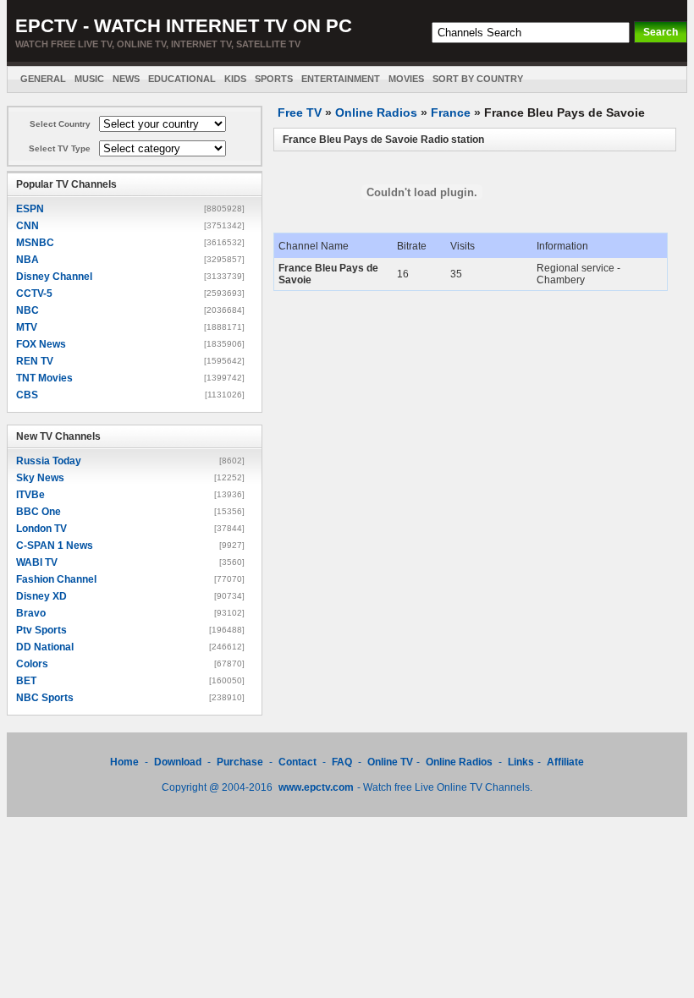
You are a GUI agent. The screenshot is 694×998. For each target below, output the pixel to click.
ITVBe (30, 495)
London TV (41, 529)
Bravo (31, 613)
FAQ (342, 762)
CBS (27, 395)
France (451, 112)
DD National (45, 647)
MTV (26, 327)
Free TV (300, 112)
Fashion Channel (56, 579)
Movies (406, 79)
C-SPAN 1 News (54, 545)
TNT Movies (44, 378)
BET (26, 681)
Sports (274, 79)
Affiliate (565, 762)
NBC (27, 310)
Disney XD (41, 596)
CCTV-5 (34, 293)
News (126, 79)
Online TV (390, 762)
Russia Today (48, 461)
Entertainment (340, 79)
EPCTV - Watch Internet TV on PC (183, 25)
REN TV (34, 361)
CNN (27, 226)
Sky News (40, 478)
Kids (235, 79)
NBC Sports (45, 698)
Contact (297, 762)
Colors (32, 664)
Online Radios (376, 112)
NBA (27, 260)
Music (89, 79)
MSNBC (35, 243)
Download (179, 762)
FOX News (41, 344)
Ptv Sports (41, 630)
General (43, 79)
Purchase (240, 762)
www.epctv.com (316, 787)
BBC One (38, 512)
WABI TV (37, 562)
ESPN (30, 209)
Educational (182, 79)
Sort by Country (477, 79)
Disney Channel (54, 276)
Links (521, 762)
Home (124, 762)
